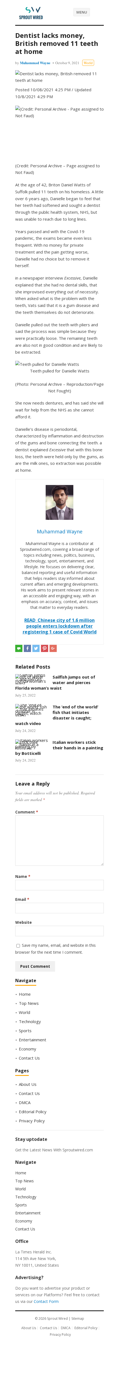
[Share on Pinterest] (44, 648)
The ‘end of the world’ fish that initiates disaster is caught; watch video (56, 715)
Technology (30, 1021)
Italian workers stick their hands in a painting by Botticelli (59, 747)
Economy (27, 1049)
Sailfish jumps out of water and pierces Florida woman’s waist (55, 682)
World (88, 62)
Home (25, 994)
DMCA (24, 1102)
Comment (26, 812)
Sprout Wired (57, 1318)
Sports (25, 1030)
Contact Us (29, 1058)
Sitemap (77, 1318)
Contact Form (46, 1301)
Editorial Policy (32, 1111)
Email (22, 899)
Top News (29, 1003)
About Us (28, 1084)
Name (22, 876)
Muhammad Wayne (35, 62)
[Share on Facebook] (27, 648)
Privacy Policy (32, 1120)
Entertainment (32, 1039)
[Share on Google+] (53, 648)
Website (23, 922)
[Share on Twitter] (36, 648)
